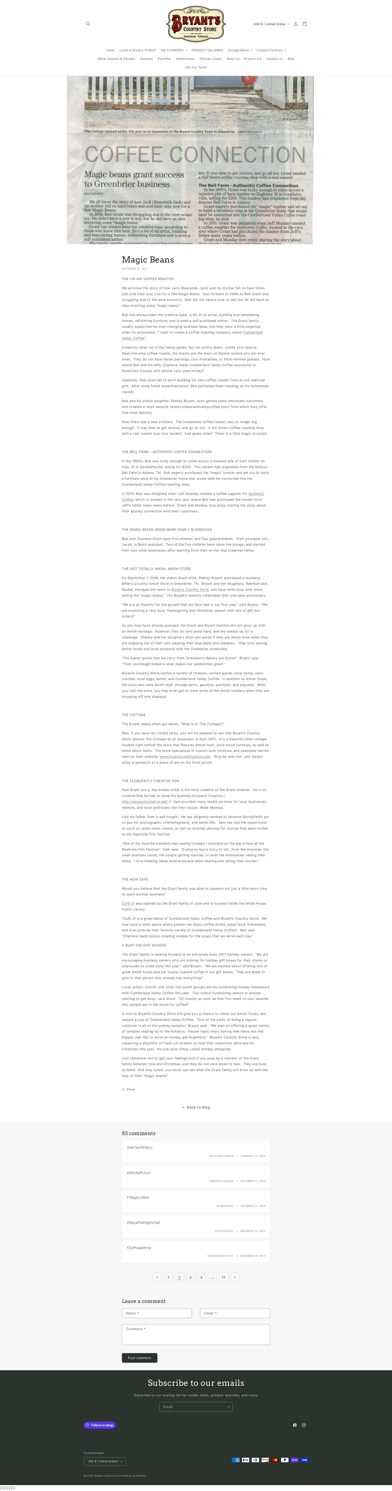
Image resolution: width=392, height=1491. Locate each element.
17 (223, 1277)
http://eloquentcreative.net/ (145, 802)
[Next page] (234, 1277)
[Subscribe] (228, 1407)
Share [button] (131, 1089)
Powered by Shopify (133, 1475)
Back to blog (198, 1107)
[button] (88, 23)
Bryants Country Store (108, 1475)
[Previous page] (157, 1277)
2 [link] (179, 1277)
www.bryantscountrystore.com (185, 756)
